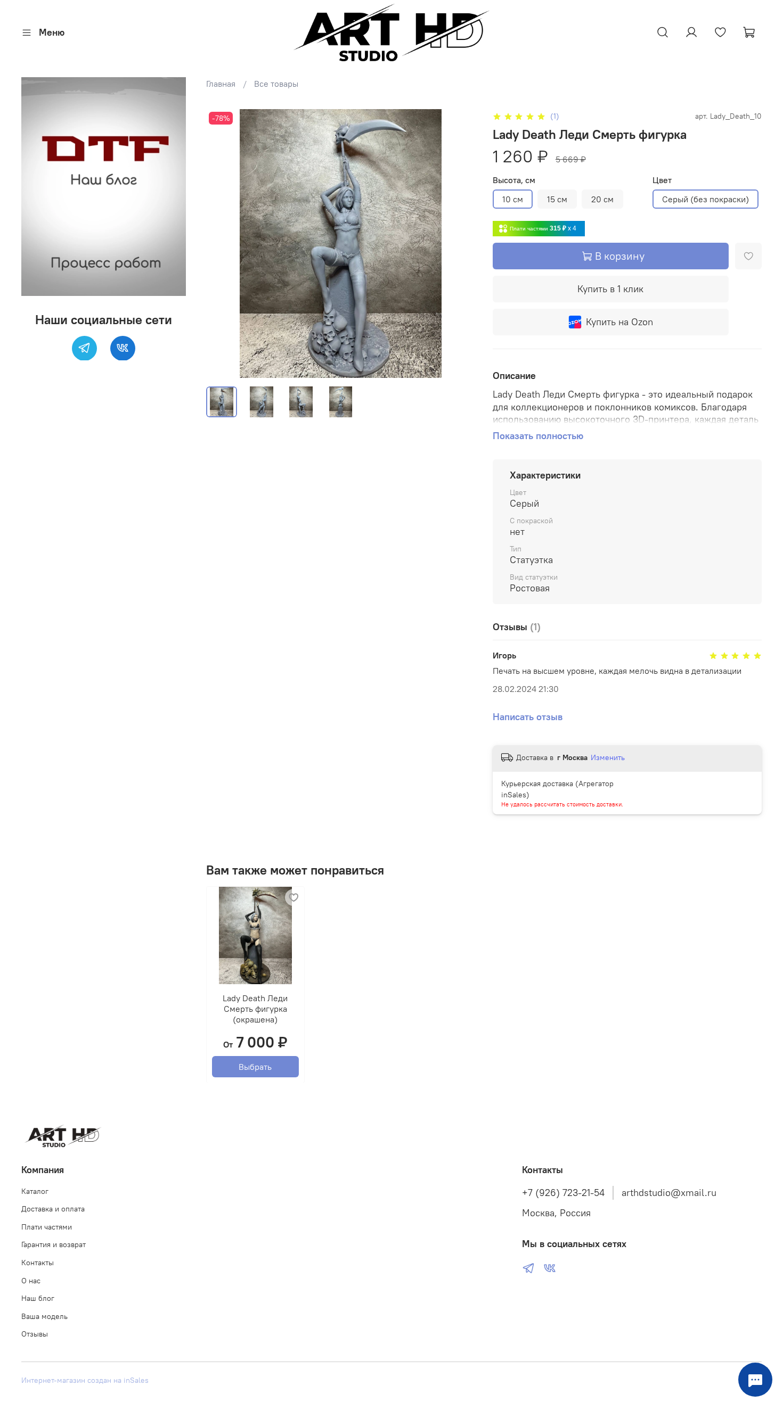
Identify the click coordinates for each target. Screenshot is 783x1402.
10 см (512, 199)
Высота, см (514, 180)
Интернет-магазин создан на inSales (85, 1380)
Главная (220, 83)
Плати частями (46, 1227)
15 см (557, 199)
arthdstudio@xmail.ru (669, 1193)
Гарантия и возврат (53, 1244)
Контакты (37, 1262)
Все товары (276, 83)
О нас (30, 1280)
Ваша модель (44, 1316)
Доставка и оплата (53, 1209)
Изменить (608, 757)
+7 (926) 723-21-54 (563, 1193)
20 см (602, 199)
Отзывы (34, 1334)
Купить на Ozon (619, 322)
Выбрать (255, 1066)
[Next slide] (458, 244)
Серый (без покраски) (705, 199)
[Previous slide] (223, 244)
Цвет (662, 180)
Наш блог (37, 1298)
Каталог (34, 1191)
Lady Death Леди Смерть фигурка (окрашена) (255, 1008)
